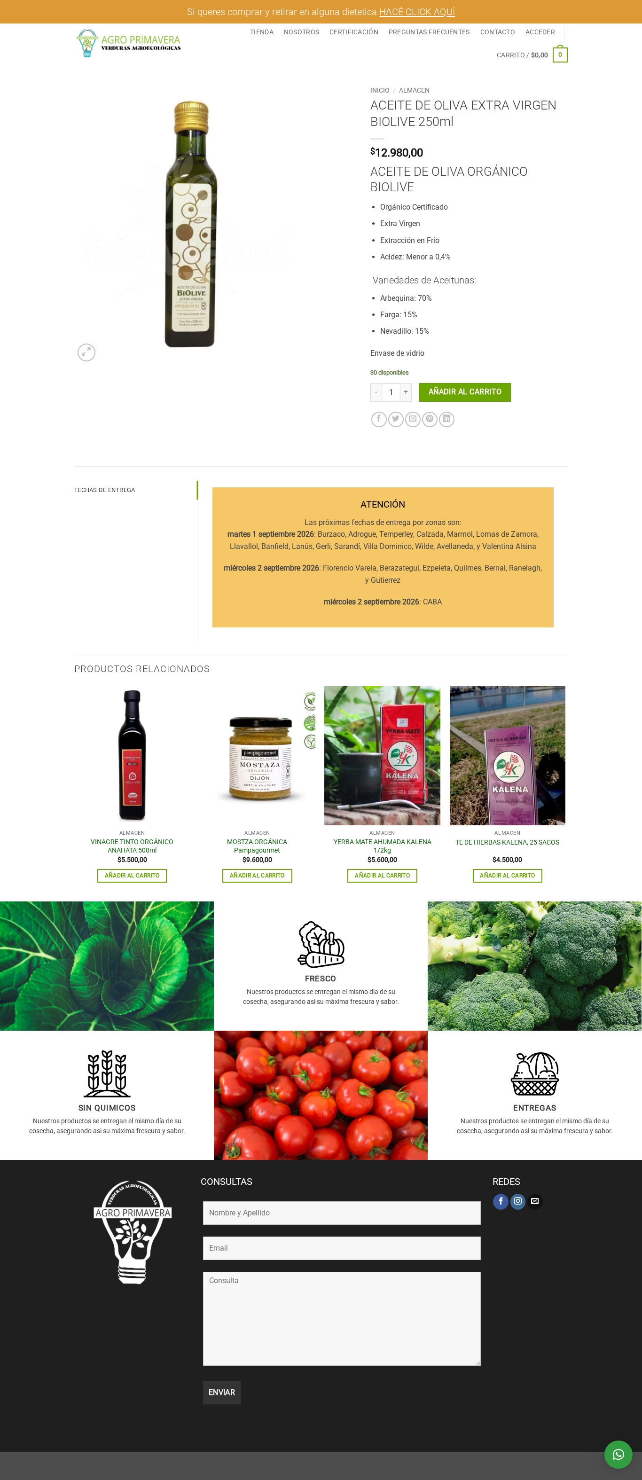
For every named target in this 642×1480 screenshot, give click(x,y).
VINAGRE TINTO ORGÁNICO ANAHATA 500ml (132, 846)
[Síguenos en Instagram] (518, 1202)
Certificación (353, 32)
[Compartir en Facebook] (379, 419)
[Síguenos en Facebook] (501, 1202)
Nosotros (301, 32)
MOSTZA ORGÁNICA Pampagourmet (257, 846)
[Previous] (75, 793)
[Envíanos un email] (535, 1202)
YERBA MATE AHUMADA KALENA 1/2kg (382, 846)
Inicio (380, 90)
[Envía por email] (413, 419)
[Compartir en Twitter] (396, 419)
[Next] (565, 793)
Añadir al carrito (465, 392)
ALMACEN (414, 90)
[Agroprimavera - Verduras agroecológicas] (129, 43)
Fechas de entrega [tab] (104, 489)
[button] (540, 32)
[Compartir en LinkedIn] (446, 419)
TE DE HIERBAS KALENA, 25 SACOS (507, 842)
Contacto (497, 32)
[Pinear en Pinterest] (430, 419)
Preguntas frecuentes (429, 32)
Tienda (262, 32)
